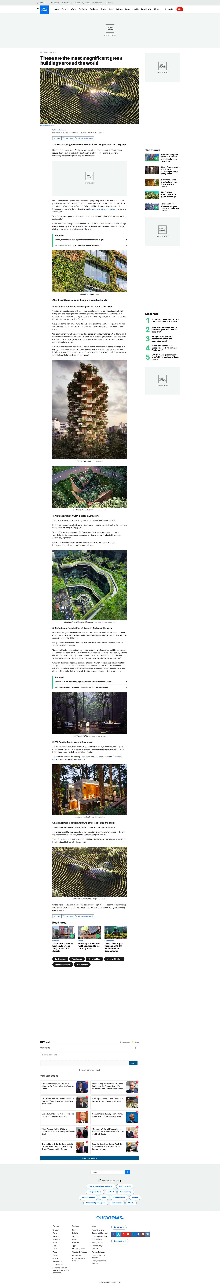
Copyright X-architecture (47, 125)
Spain (104, 1197)
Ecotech (52, 52)
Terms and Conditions (100, 1236)
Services (75, 1226)
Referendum (117, 1203)
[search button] (106, 3)
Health (135, 9)
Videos (55, 1258)
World (73, 9)
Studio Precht (99, 461)
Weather (75, 1236)
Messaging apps (78, 1249)
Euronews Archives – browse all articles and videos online (61, 1270)
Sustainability (82, 964)
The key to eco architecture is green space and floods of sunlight (79, 240)
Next (111, 9)
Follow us (75, 1243)
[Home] (41, 52)
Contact (95, 1249)
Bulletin (75, 1233)
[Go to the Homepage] (44, 9)
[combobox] (118, 3)
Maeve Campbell (59, 130)
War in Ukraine (125, 1186)
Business (94, 9)
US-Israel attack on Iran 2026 (100, 1186)
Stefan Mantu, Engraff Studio (97, 736)
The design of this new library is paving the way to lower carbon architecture (83, 682)
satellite (135, 1197)
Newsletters (119, 1241)
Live (180, 9)
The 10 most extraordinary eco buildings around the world (77, 245)
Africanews (76, 1255)
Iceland (111, 1192)
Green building (94, 959)
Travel (103, 9)
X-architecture (103, 899)
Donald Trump (125, 1192)
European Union (95, 1192)
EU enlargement (119, 1197)
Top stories (152, 150)
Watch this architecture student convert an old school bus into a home (81, 687)
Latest (56, 9)
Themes (56, 1226)
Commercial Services (99, 1233)
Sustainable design (62, 964)
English (41, 3)
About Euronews (98, 1230)
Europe (65, 9)
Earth (127, 9)
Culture (119, 9)
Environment (60, 959)
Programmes (57, 1261)
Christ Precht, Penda (100, 510)
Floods (131, 1203)
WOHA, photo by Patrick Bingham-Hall (104, 622)
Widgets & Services (79, 1252)
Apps (74, 1246)
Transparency (97, 1246)
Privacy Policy (97, 1243)
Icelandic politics (88, 1197)
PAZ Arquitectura (100, 817)
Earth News (109, 940)
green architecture (114, 959)
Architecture (77, 959)
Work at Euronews (98, 1252)
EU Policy (83, 9)
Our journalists (58, 1265)
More (94, 1226)
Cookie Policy (97, 1239)
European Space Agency (95, 1203)
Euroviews (146, 9)
